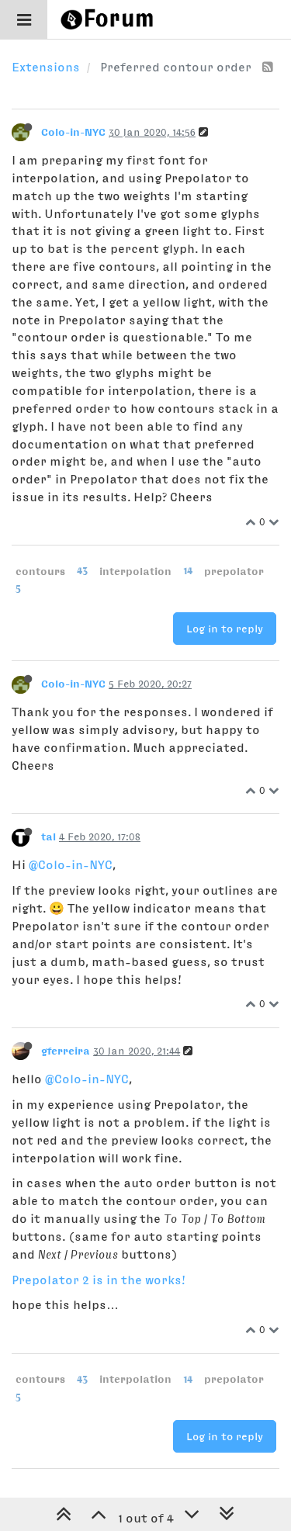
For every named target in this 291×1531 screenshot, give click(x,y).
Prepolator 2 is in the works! (98, 1279)
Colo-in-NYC (73, 131)
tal (48, 836)
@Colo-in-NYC (71, 864)
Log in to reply (224, 628)
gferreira (65, 1050)
